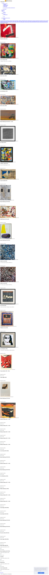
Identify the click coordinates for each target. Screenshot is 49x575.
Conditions (4, 4)
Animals (1, 21)
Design (47, 20)
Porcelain (46, 21)
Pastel (38, 21)
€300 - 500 (12, 20)
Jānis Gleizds (4, 22)
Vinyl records (43, 21)
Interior (19, 21)
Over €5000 (28, 20)
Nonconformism (33, 21)
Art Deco (44, 20)
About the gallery (5, 14)
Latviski (4, 18)
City (39, 21)
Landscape (34, 20)
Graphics (13, 21)
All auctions (4, 9)
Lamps (28, 21)
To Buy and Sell (5, 3)
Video (4, 16)
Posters (41, 21)
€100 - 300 (9, 20)
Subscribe (4, 12)
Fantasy (6, 21)
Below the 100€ (6, 20)
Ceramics (24, 21)
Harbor (36, 21)
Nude (36, 20)
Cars (45, 20)
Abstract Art (31, 20)
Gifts (3, 21)
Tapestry (17, 21)
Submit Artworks (5, 5)
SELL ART (3, 10)
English (4, 19)
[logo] (8, 1)
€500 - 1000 (14, 20)
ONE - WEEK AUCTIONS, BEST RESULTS (9, 7)
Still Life (26, 21)
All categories (2, 20)
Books (15, 21)
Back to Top (1, 572)
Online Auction (5, 6)
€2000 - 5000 (25, 20)
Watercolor (38, 20)
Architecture (41, 20)
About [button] (2, 13)
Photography (10, 21)
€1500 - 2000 (21, 20)
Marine (21, 21)
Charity (7, 22)
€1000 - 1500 (18, 20)
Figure (8, 21)
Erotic (4, 21)
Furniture (30, 21)
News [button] (2, 11)
